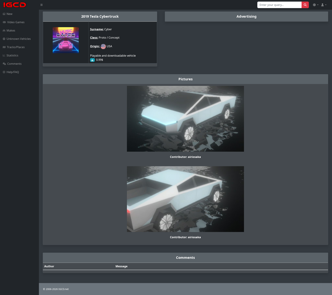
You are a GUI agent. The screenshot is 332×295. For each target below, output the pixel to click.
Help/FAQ (13, 72)
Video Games (16, 22)
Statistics (12, 55)
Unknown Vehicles (19, 39)
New (9, 14)
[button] (316, 4)
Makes (11, 30)
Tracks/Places (16, 47)
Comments (14, 64)
